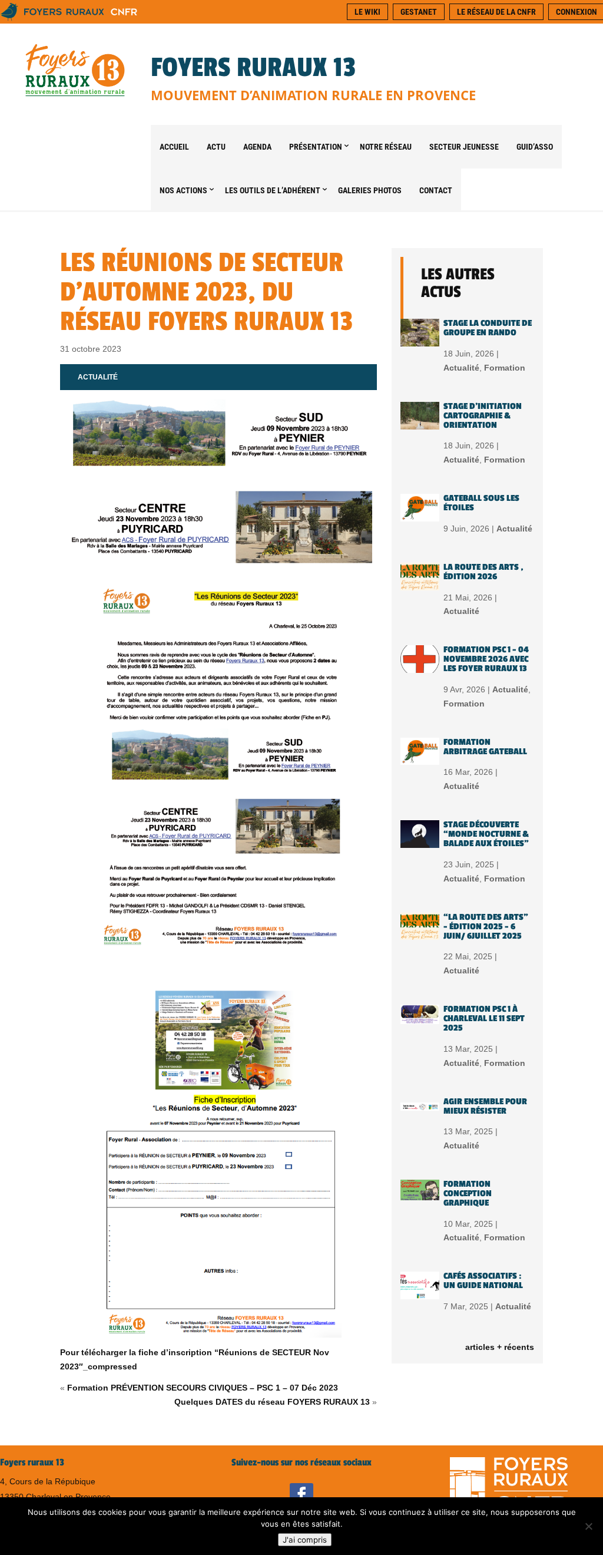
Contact (435, 190)
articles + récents (499, 1347)
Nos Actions (183, 190)
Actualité (98, 377)
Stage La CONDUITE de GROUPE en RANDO (487, 328)
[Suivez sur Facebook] (301, 1495)
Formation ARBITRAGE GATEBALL (485, 747)
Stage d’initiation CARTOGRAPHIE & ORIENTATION (482, 415)
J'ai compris (305, 1539)
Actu (216, 146)
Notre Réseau (386, 146)
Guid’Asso (534, 146)
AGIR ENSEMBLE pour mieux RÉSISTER (485, 1106)
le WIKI (367, 11)
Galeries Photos (370, 190)
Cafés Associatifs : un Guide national (483, 1280)
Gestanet (418, 11)
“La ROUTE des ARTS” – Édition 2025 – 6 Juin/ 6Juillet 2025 (485, 926)
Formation (504, 367)
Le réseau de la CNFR (496, 11)
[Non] (588, 1526)
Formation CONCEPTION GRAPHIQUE (467, 1193)
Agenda (257, 146)
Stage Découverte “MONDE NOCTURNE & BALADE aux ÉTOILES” (486, 834)
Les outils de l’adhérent (272, 190)
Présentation (315, 146)
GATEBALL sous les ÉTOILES (481, 503)
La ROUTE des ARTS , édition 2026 (483, 572)
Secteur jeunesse (464, 146)
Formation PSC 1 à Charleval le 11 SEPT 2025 (484, 1018)
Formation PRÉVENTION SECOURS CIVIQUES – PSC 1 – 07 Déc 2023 (202, 1387)
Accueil (174, 146)
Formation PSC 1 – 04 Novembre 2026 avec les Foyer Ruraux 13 (486, 659)
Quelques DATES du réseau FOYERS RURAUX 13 (272, 1402)
